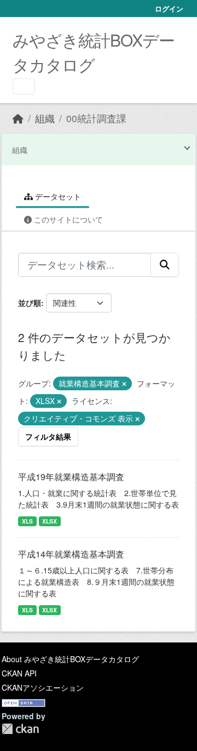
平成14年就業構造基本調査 (71, 554)
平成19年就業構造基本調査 (71, 476)
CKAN (20, 729)
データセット (57, 196)
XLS (27, 521)
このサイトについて (67, 219)
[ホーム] (18, 118)
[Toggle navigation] (24, 86)
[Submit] (164, 265)
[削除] (124, 383)
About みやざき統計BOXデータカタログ (70, 658)
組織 (45, 118)
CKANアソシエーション (43, 687)
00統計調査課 (96, 118)
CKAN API (19, 673)
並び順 (29, 302)
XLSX (49, 521)
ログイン (169, 8)
